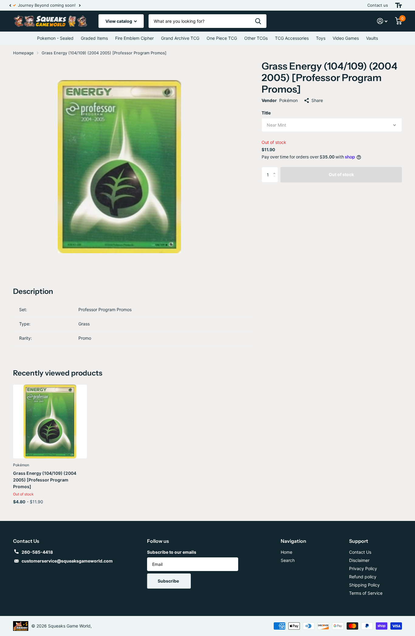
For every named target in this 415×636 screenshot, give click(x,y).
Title (266, 112)
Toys (320, 38)
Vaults (372, 38)
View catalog (119, 21)
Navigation (293, 541)
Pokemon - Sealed (55, 38)
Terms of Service (365, 593)
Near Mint (276, 125)
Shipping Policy (364, 584)
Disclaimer (359, 560)
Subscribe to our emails (171, 552)
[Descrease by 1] (275, 180)
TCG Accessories (292, 38)
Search (288, 560)
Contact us (377, 5)
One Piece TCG (222, 38)
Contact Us (360, 552)
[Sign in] (382, 21)
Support (358, 541)
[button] (10, 5)
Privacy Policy (363, 568)
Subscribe (169, 580)
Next (76, 5)
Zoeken (258, 21)
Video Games (346, 38)
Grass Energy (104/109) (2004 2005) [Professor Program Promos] (44, 480)
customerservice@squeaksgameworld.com (67, 560)
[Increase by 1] (275, 169)
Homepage (23, 52)
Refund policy (362, 576)
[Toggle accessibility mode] (398, 5)
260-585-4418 (37, 552)
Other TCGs (256, 38)
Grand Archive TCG (180, 38)
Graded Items (94, 38)
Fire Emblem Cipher (134, 38)
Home (286, 552)
